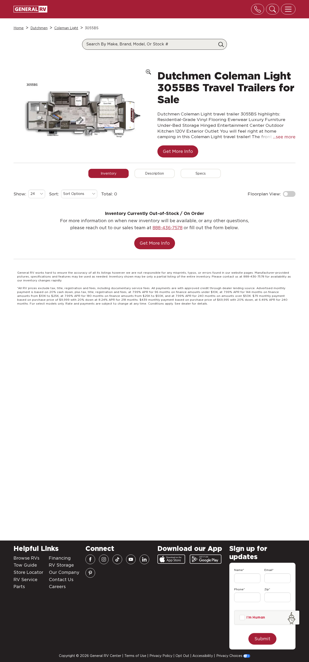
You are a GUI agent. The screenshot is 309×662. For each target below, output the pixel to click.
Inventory (108, 173)
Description (154, 173)
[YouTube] (131, 559)
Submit (262, 638)
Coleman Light (66, 28)
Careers (57, 586)
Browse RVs (26, 558)
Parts (19, 586)
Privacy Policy (160, 656)
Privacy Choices (229, 656)
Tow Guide (25, 565)
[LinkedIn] (144, 559)
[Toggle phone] (257, 9)
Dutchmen (39, 28)
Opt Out (182, 656)
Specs (201, 173)
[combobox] (36, 194)
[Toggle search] (272, 9)
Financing (60, 558)
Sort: (54, 193)
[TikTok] (117, 559)
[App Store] (171, 559)
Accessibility (202, 656)
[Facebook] (90, 559)
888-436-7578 (168, 227)
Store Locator (28, 572)
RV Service (25, 579)
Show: (20, 193)
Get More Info (178, 151)
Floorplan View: (264, 193)
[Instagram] (104, 559)
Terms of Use (135, 656)
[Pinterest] (90, 573)
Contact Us (61, 579)
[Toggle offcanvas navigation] (288, 9)
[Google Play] (205, 559)
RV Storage (61, 565)
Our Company (64, 572)
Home (19, 28)
